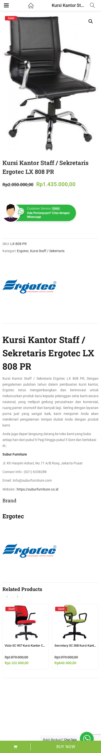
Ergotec (23, 251)
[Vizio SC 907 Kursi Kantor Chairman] (25, 609)
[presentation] (7, 596)
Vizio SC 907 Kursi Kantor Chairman (29, 645)
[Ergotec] (29, 286)
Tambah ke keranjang (15, 747)
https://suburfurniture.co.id (37, 489)
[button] (90, 21)
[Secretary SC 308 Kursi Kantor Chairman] (75, 609)
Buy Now (65, 746)
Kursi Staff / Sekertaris (47, 251)
